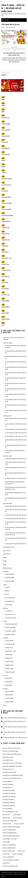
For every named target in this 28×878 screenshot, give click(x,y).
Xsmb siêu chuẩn (7, 343)
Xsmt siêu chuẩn (7, 456)
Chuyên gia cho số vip (8, 547)
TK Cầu (5, 621)
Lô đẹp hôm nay (17, 814)
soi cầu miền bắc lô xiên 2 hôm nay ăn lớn (16, 429)
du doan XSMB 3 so (8, 781)
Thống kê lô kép (5, 239)
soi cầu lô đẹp (21, 851)
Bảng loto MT (8, 678)
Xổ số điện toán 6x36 (6, 178)
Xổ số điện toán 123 (6, 185)
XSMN (3, 105)
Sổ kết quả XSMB (5, 124)
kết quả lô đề (6, 814)
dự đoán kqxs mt (7, 787)
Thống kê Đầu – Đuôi (6, 258)
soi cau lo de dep (17, 817)
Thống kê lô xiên (5, 233)
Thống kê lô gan (5, 227)
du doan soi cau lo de (8, 769)
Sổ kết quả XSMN (5, 130)
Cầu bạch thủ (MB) (5, 197)
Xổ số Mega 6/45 (5, 148)
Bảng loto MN (8, 681)
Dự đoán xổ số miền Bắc (9, 805)
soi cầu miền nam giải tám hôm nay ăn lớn (16, 518)
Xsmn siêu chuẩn (7, 503)
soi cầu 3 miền (6, 842)
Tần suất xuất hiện (5, 270)
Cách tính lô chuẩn (8, 757)
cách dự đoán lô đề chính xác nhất (12, 754)
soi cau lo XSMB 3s (19, 823)
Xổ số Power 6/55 (5, 154)
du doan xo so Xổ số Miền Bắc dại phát (13, 775)
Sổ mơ (3, 325)
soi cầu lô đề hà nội (17, 854)
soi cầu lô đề (6, 854)
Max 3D (3, 160)
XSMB (2, 99)
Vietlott (5, 584)
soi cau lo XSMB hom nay (9, 829)
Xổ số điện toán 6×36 (10, 618)
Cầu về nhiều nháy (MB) (7, 215)
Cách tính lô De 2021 (8, 760)
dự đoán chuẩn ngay (8, 784)
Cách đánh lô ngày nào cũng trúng (12, 763)
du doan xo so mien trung (9, 772)
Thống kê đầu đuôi (6, 221)
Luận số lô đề (6, 550)
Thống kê (3, 172)
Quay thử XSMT (5, 313)
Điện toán (5, 608)
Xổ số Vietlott (8, 604)
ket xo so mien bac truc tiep (10, 811)
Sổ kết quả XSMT (5, 136)
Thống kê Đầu (4, 246)
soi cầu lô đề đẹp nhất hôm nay (11, 860)
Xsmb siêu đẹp (7, 416)
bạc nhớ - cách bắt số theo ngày (11, 748)
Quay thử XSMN (5, 307)
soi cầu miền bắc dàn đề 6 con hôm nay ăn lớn (14, 722)
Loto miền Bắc (5, 282)
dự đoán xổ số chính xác (9, 796)
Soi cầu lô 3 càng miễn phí (9, 845)
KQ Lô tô (5, 675)
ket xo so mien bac (8, 808)
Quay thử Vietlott (5, 319)
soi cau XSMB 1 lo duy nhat (10, 839)
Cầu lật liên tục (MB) (6, 203)
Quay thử (5, 688)
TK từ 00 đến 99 (5, 276)
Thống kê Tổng (5, 264)
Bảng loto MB (8, 685)
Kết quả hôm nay (5, 117)
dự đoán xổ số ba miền (9, 790)
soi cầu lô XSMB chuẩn (9, 851)
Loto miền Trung (5, 294)
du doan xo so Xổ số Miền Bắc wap (12, 778)
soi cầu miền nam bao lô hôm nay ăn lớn (15, 506)
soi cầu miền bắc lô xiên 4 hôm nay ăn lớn (16, 436)
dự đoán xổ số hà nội (8, 799)
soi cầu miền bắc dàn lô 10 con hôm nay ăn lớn (14, 733)
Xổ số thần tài (4, 191)
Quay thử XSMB (5, 301)
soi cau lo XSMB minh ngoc (10, 832)
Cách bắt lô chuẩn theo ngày (10, 751)
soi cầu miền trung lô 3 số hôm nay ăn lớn (15, 478)
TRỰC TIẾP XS (7, 554)
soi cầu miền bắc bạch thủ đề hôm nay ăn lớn (14, 718)
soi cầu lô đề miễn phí (8, 857)
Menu (6, 20)
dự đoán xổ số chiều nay (9, 793)
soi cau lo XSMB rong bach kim (11, 836)
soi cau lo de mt (7, 823)
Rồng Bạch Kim (6, 817)
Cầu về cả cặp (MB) (6, 209)
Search (3, 75)
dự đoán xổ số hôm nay (9, 802)
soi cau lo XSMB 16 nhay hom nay (11, 826)
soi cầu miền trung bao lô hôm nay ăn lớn (15, 458)
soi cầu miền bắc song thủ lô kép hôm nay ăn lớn (15, 727)
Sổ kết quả (6, 571)
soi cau (3, 876)
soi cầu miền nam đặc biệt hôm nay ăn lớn (16, 515)
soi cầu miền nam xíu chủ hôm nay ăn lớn (15, 543)
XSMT (3, 111)
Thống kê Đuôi (5, 252)
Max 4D (3, 166)
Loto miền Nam (5, 288)
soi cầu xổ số (6, 863)
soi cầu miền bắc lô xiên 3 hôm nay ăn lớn (16, 432)
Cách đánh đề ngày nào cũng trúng (12, 766)
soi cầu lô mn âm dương (9, 848)
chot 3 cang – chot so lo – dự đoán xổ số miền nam (12, 8)
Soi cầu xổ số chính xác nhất (10, 866)
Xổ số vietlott (4, 142)
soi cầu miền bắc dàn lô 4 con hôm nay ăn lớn (15, 737)
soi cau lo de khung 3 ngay (10, 820)
